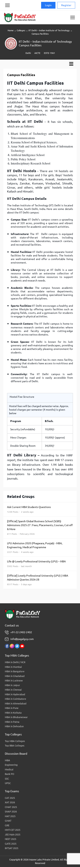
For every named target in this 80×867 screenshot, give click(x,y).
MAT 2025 (10, 816)
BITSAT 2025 (11, 848)
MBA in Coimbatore (15, 698)
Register (66, 5)
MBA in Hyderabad (15, 694)
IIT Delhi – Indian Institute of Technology (49, 30)
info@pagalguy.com (22, 638)
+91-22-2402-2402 (21, 632)
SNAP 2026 (11, 811)
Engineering (11, 764)
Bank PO (9, 774)
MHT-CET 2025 (12, 829)
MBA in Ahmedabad (15, 703)
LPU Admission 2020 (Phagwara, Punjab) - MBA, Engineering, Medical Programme (34, 547)
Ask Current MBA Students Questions (29, 509)
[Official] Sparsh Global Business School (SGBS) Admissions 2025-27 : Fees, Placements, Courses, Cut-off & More (40, 527)
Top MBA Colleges (15, 741)
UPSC (8, 783)
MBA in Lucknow (14, 680)
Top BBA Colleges (14, 745)
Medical (9, 769)
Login (48, 5)
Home (10, 30)
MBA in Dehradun (14, 726)
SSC (7, 778)
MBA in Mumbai (13, 667)
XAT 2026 (10, 802)
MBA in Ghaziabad (15, 676)
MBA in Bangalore (14, 671)
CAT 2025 (10, 798)
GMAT (8, 820)
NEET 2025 (10, 839)
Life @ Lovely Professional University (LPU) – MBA (36, 563)
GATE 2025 (10, 843)
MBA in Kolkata (13, 712)
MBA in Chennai (13, 689)
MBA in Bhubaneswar (16, 717)
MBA (7, 760)
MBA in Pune (11, 708)
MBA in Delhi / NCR (15, 662)
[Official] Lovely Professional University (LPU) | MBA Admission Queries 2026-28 (37, 580)
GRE (7, 825)
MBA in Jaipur (12, 685)
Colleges (21, 30)
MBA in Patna (12, 721)
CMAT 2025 (11, 807)
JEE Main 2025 (12, 834)
